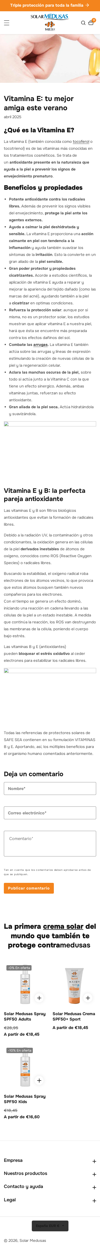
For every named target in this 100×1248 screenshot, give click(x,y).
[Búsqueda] (84, 23)
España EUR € (48, 1226)
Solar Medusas (32, 1240)
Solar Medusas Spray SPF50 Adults (25, 1016)
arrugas (40, 344)
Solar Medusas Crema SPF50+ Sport (74, 1016)
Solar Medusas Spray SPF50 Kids (25, 1099)
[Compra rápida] (39, 997)
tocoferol (81, 141)
